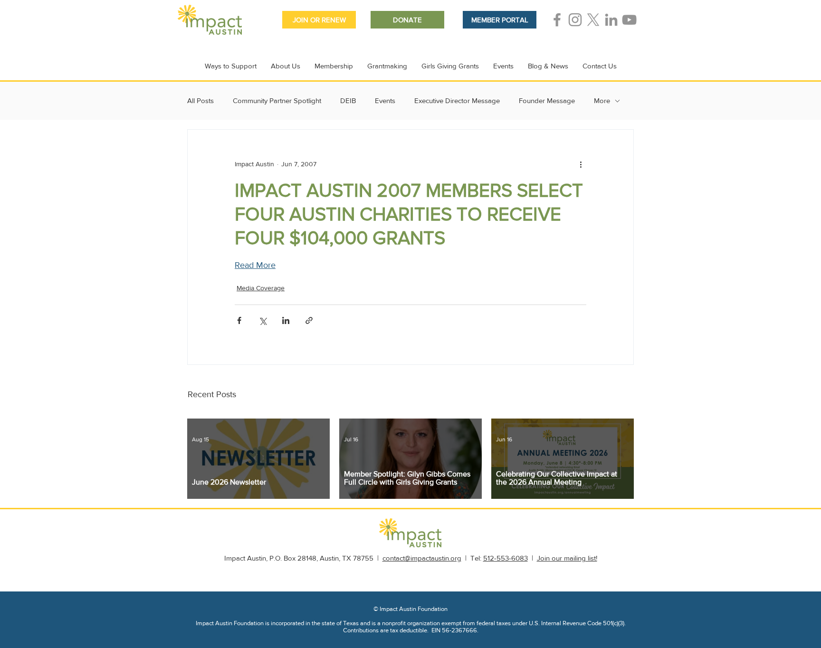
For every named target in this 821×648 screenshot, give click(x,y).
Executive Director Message (457, 100)
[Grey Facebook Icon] (557, 20)
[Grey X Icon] (593, 20)
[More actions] (580, 164)
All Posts (200, 100)
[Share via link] (309, 320)
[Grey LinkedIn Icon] (611, 20)
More (602, 100)
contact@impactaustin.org (421, 558)
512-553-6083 (505, 558)
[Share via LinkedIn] (285, 320)
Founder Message (547, 100)
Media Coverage (261, 288)
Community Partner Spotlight (277, 100)
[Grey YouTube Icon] (629, 20)
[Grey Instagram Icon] (575, 20)
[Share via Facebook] (239, 320)
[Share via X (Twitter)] (262, 320)
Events (385, 100)
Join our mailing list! (567, 558)
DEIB (348, 100)
